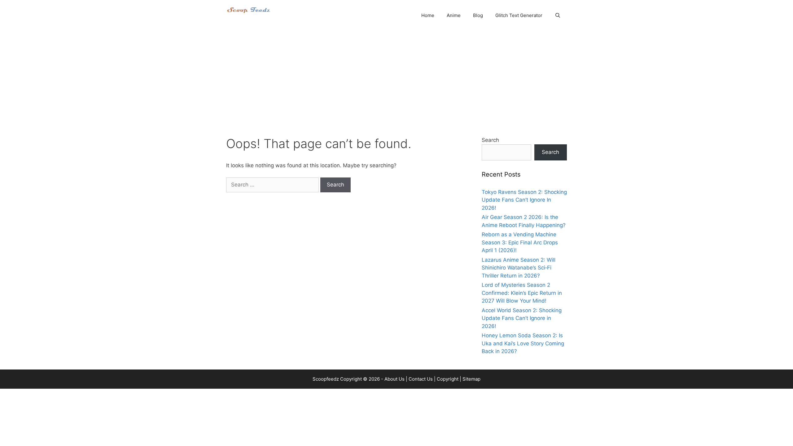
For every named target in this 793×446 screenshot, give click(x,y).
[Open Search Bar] (558, 15)
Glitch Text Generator (518, 15)
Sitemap (471, 379)
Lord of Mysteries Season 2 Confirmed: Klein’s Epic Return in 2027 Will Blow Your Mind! (522, 293)
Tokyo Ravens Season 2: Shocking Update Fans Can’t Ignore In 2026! (524, 200)
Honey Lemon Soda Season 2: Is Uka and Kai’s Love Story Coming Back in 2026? (523, 343)
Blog (478, 15)
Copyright (447, 379)
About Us (394, 379)
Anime (454, 15)
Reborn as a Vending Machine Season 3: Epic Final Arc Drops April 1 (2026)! (520, 242)
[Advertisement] (396, 77)
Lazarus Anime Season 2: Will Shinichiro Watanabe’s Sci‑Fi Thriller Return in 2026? (518, 268)
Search (490, 140)
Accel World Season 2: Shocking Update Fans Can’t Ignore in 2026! (522, 318)
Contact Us (421, 379)
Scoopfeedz (326, 379)
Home (427, 15)
